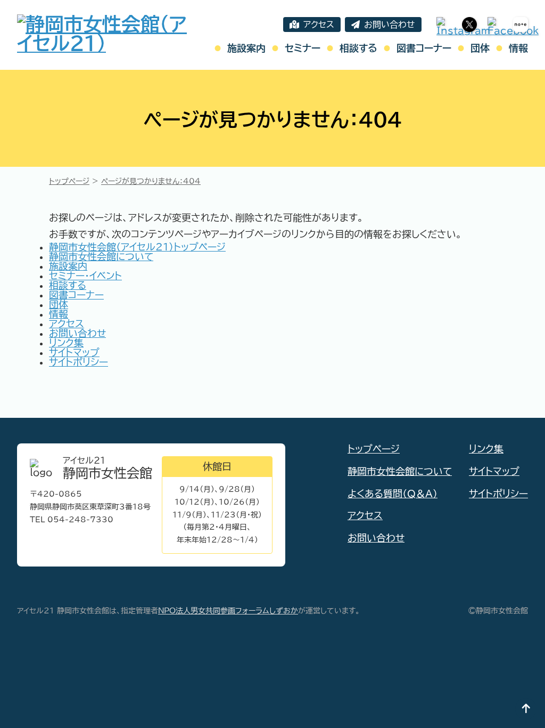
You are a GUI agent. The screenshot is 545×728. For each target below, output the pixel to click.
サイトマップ (74, 352)
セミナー (302, 48)
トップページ (374, 449)
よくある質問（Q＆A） (392, 493)
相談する (358, 48)
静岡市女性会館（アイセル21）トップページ (137, 247)
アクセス (318, 24)
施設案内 (246, 48)
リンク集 (66, 342)
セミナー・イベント (85, 275)
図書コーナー (424, 48)
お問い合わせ (389, 24)
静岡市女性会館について (101, 256)
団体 (480, 48)
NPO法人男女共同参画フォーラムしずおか (228, 610)
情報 (518, 48)
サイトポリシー (78, 362)
